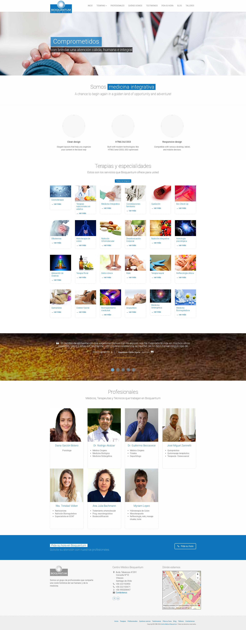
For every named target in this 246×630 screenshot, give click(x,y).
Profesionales (117, 6)
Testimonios (152, 6)
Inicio (90, 6)
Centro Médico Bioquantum (169, 624)
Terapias (100, 6)
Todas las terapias (123, 181)
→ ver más (56, 204)
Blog (179, 6)
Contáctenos (121, 592)
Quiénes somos (135, 6)
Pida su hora (167, 6)
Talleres (190, 6)
